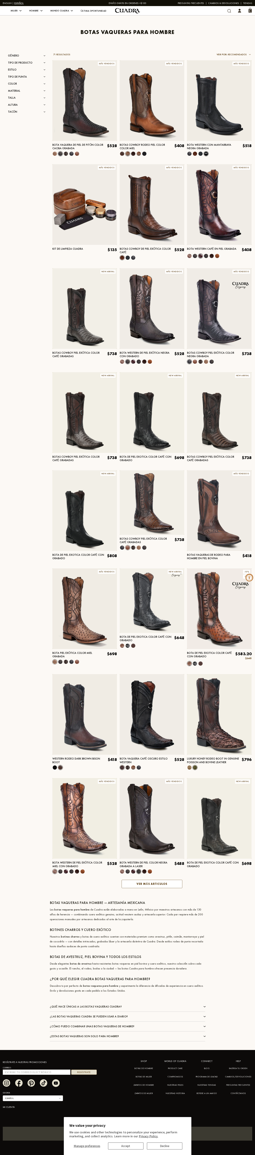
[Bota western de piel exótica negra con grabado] (195, 256)
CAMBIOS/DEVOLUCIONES (238, 1076)
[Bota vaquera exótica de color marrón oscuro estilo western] (127, 767)
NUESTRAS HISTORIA (175, 1093)
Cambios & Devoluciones (223, 3)
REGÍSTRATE (84, 1072)
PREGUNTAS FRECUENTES (191, 3)
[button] (16, 10)
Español (19, 3)
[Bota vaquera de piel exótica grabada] (127, 645)
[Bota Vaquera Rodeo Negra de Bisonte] (54, 767)
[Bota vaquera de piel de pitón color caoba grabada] (60, 153)
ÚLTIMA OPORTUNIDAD (93, 10)
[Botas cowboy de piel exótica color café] (195, 153)
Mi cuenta (9, 1107)
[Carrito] (250, 10)
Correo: (7, 1067)
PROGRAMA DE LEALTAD (207, 1076)
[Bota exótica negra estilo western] (189, 153)
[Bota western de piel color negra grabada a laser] (206, 256)
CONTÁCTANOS (238, 1093)
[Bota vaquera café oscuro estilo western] (152, 714)
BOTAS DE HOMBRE (143, 1068)
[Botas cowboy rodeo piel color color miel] (127, 153)
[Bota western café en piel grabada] (200, 256)
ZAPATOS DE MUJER (144, 1093)
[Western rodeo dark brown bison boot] (84, 714)
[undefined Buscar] (229, 11)
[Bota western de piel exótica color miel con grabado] (189, 256)
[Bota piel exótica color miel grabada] (54, 153)
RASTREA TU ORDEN (238, 1068)
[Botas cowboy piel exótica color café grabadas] (77, 153)
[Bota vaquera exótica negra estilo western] (138, 767)
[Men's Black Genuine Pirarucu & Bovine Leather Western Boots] (189, 767)
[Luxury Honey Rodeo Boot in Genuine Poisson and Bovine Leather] (219, 714)
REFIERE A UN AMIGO (207, 1093)
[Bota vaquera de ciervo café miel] (133, 767)
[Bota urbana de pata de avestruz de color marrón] (200, 153)
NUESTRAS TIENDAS (206, 1085)
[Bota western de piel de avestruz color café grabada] (133, 645)
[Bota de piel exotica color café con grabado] (122, 645)
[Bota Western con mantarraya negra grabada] (206, 153)
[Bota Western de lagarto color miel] (211, 256)
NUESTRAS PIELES (175, 1085)
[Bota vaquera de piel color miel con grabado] (217, 256)
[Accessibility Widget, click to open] (249, 577)
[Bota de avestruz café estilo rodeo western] (133, 153)
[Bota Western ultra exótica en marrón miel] (65, 153)
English (7, 3)
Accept (125, 1146)
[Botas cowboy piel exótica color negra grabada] (71, 153)
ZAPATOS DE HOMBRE (144, 1085)
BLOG (207, 1068)
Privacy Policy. (148, 1136)
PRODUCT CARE (175, 1068)
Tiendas (247, 3)
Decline (164, 1146)
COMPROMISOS (175, 1076)
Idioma (6, 1092)
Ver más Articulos (152, 884)
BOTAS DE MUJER (144, 1076)
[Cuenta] (239, 11)
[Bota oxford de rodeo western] (144, 153)
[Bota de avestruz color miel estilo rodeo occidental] (138, 153)
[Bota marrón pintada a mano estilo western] (122, 153)
